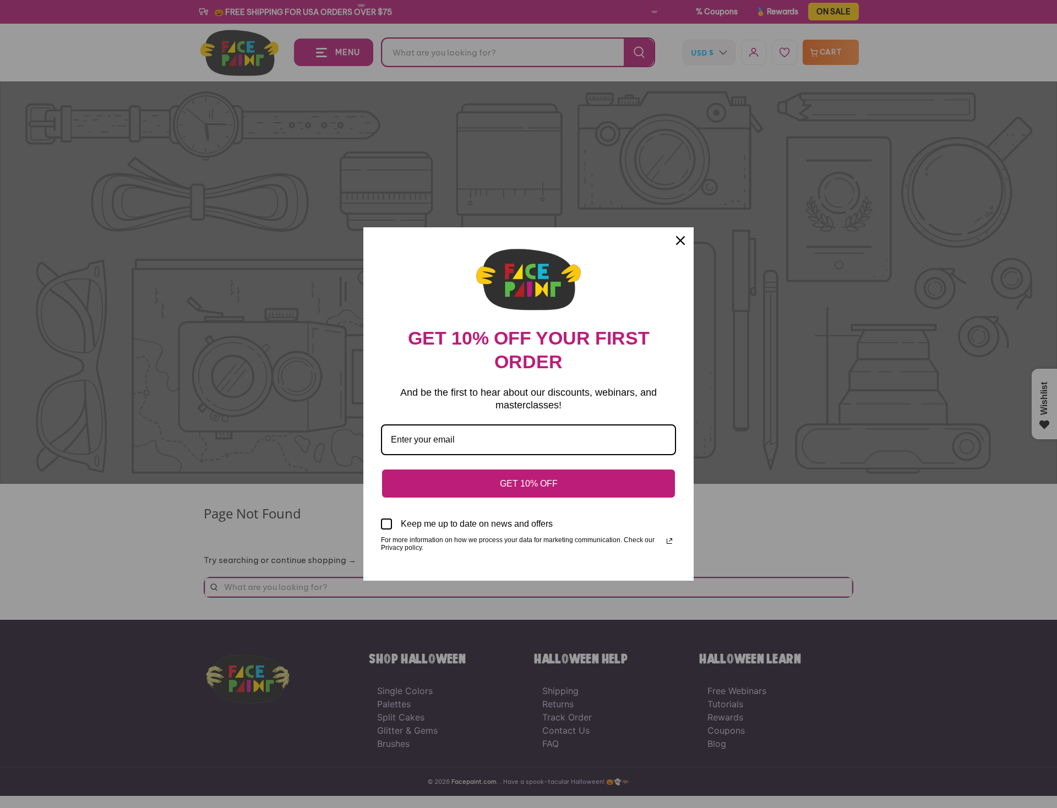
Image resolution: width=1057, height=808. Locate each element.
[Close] (680, 240)
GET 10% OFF (529, 483)
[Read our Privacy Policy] (669, 541)
